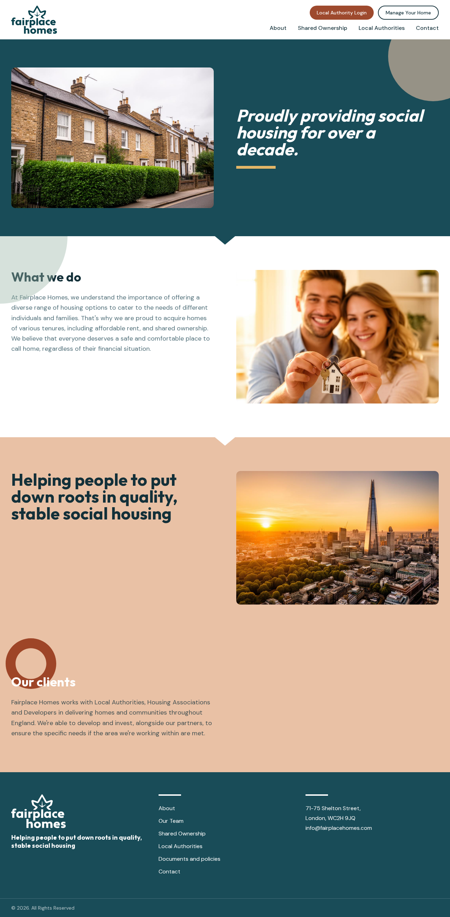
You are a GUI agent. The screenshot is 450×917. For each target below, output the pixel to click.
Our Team (171, 821)
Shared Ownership (322, 28)
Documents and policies (189, 859)
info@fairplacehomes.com (339, 828)
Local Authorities (382, 28)
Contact (427, 28)
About (278, 28)
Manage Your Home (408, 12)
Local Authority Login (342, 12)
